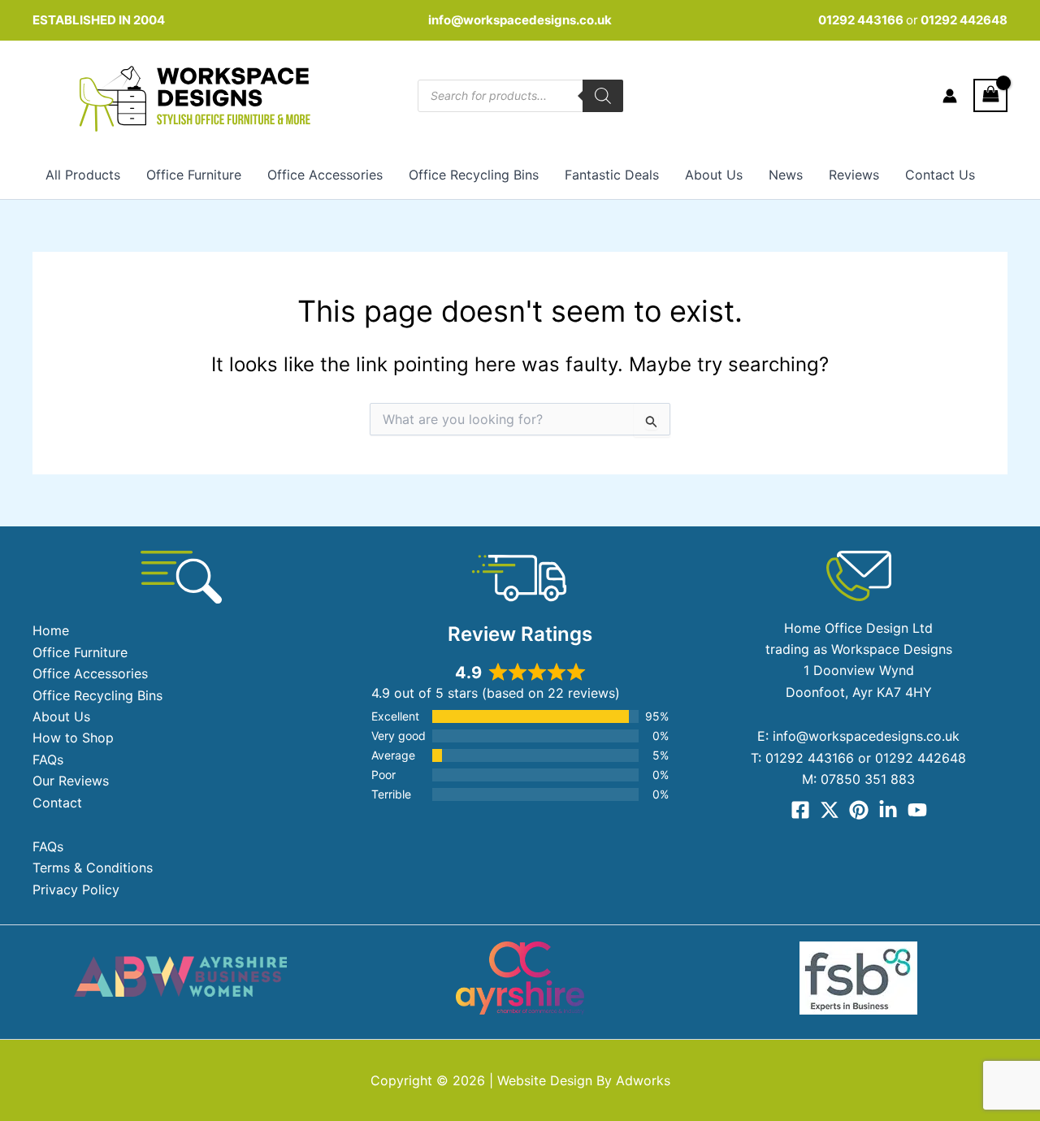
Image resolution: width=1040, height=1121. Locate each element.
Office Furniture (193, 175)
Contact (57, 802)
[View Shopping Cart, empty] (990, 95)
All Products (83, 175)
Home (50, 630)
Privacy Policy (75, 889)
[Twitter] (829, 810)
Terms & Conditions (92, 867)
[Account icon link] (949, 96)
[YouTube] (917, 810)
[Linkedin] (888, 810)
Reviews (854, 175)
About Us (714, 175)
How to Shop (73, 737)
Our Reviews (70, 781)
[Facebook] (800, 810)
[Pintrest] (859, 810)
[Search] (603, 96)
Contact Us (940, 175)
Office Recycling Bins (474, 175)
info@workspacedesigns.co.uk (520, 20)
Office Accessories (325, 175)
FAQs (47, 759)
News (786, 175)
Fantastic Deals (612, 175)
